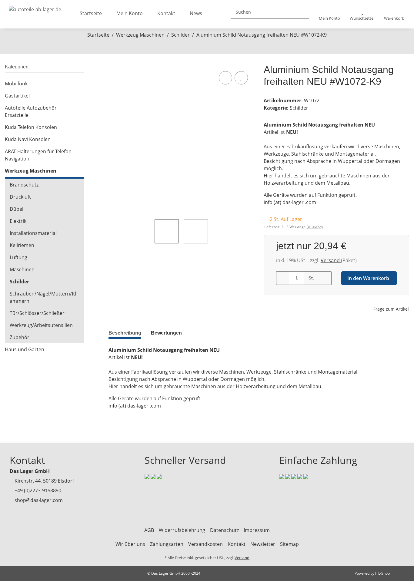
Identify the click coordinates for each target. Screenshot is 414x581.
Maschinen (22, 269)
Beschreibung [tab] (125, 332)
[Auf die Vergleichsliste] (225, 77)
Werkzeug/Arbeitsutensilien (41, 325)
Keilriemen (22, 245)
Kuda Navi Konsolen (28, 139)
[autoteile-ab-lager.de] (35, 7)
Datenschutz (224, 530)
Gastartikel (17, 95)
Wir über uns (130, 544)
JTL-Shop (382, 573)
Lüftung (18, 257)
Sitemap (289, 544)
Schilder (299, 107)
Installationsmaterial (33, 233)
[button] (329, 14)
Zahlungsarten (166, 544)
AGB (149, 530)
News (196, 13)
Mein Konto (129, 13)
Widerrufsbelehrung (182, 530)
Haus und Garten (24, 349)
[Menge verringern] (282, 278)
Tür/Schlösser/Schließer (37, 313)
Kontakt (166, 13)
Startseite (91, 13)
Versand (331, 260)
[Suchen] (302, 11)
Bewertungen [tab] (166, 332)
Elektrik (18, 221)
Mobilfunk (16, 83)
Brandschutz (24, 184)
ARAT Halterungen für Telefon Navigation (38, 155)
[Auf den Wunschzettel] (241, 77)
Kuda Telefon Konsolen (31, 127)
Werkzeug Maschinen (30, 170)
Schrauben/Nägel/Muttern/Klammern (43, 297)
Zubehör (19, 337)
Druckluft (20, 196)
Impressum (257, 530)
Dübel (16, 209)
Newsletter (262, 544)
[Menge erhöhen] (324, 278)
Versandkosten (205, 544)
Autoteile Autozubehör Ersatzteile (31, 111)
